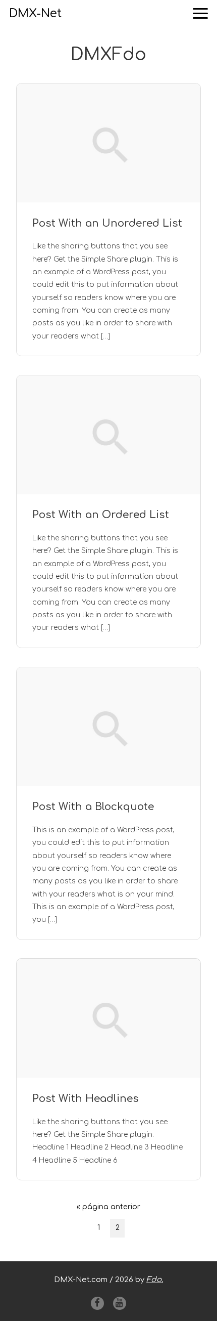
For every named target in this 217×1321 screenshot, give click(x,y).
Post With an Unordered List (107, 223)
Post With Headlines (85, 1098)
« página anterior (108, 1210)
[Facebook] (97, 1303)
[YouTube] (119, 1303)
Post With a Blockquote (93, 807)
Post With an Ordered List (100, 515)
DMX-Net (35, 13)
